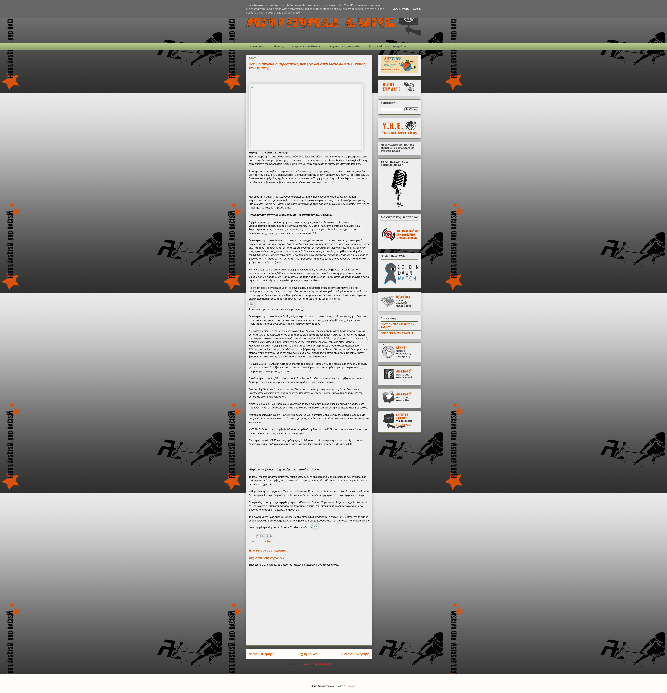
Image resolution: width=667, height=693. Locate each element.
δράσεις (279, 46)
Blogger (351, 685)
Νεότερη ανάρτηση (261, 654)
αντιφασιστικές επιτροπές (344, 46)
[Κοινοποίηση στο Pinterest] (271, 536)
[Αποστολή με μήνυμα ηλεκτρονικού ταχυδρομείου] (258, 536)
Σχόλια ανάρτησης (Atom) (317, 663)
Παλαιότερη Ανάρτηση (354, 654)
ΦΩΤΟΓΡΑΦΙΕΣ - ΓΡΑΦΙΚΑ (397, 333)
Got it (417, 8)
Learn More (401, 8)
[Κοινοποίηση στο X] (264, 536)
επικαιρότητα (258, 46)
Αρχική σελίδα (307, 654)
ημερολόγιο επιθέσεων (306, 46)
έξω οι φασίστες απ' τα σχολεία (387, 46)
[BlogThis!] (261, 536)
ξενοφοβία (265, 541)
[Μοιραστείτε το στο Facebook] (268, 536)
